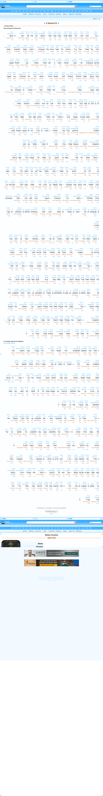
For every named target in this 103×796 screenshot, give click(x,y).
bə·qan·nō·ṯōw (69, 74)
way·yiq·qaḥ (53, 169)
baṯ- (40, 182)
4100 (13, 72)
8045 (97, 126)
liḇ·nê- (63, 74)
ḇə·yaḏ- (19, 484)
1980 (22, 262)
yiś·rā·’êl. (55, 128)
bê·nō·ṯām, (14, 155)
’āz (58, 389)
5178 (75, 374)
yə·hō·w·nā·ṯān (55, 155)
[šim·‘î (92, 484)
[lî (98, 101)
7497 (31, 360)
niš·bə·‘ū (12, 60)
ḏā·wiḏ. (69, 484)
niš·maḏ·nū (96, 128)
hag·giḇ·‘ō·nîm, (22, 74)
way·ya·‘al (80, 304)
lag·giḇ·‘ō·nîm (16, 47)
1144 (35, 316)
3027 (66, 194)
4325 (10, 235)
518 (48, 59)
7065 (71, 72)
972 (63, 140)
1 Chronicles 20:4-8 (9, 343)
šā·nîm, (65, 33)
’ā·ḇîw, (8, 318)
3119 (33, 248)
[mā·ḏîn (56, 457)
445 (19, 428)
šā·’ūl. (61, 169)
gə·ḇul (63, 128)
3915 (97, 262)
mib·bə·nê (74, 60)
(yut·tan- (38, 128)
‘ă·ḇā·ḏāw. (87, 497)
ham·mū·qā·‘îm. (95, 318)
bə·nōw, (63, 277)
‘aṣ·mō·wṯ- (67, 318)
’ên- (12, 87)
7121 (31, 45)
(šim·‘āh (84, 484)
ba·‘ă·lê (54, 277)
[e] (96, 32)
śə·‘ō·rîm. (96, 223)
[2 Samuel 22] (101, 357)
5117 (44, 248)
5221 (79, 72)
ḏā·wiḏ (75, 33)
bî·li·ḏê (85, 429)
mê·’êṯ (58, 277)
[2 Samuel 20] (2, 357)
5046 (87, 262)
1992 (59, 59)
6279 (60, 329)
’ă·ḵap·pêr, (79, 87)
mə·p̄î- (76, 155)
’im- (50, 60)
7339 (17, 275)
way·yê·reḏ (51, 348)
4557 (75, 468)
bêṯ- (10, 277)
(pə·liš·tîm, (39, 291)
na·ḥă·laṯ (49, 87)
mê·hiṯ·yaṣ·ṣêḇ (74, 128)
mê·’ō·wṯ (88, 375)
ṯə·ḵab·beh (80, 402)
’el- (92, 47)
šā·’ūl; (44, 155)
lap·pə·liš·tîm (77, 348)
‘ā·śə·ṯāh (65, 263)
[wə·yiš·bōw (69, 362)
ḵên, (80, 416)
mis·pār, (76, 470)
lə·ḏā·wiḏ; (79, 263)
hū (64, 470)
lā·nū (47, 101)
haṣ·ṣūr (43, 236)
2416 (20, 248)
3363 (97, 140)
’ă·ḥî (76, 484)
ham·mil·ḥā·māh (58, 416)
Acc (32, 39)
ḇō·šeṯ (66, 155)
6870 (92, 387)
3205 (97, 180)
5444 (22, 414)
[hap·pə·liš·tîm (58, 291)
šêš (98, 470)
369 (11, 86)
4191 (51, 45)
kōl (87, 331)
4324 (44, 180)
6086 (47, 441)
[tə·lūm (84, 291)
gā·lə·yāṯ (68, 443)
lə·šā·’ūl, (91, 182)
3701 (85, 99)
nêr (70, 402)
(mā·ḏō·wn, (48, 457)
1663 (54, 441)
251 (75, 482)
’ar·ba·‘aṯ (56, 484)
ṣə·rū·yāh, (91, 389)
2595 (40, 441)
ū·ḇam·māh (91, 87)
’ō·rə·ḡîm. (25, 443)
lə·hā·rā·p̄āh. (51, 470)
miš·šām (71, 304)
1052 (97, 289)
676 (39, 455)
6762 (28, 316)
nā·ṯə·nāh (63, 250)
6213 (9, 72)
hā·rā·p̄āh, (30, 362)
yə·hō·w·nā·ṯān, (11, 470)
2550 (95, 153)
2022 (35, 194)
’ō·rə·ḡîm (96, 443)
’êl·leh (50, 484)
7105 (43, 208)
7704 (12, 248)
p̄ (26, 331)
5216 (69, 401)
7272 (11, 455)
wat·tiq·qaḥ (94, 236)
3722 (79, 86)
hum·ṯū (59, 209)
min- (92, 250)
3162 (84, 208)
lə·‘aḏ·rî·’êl (12, 182)
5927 (81, 302)
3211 (37, 360)
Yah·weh (97, 47)
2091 (80, 99)
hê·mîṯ (52, 47)
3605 (67, 126)
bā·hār (35, 196)
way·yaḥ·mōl (94, 155)
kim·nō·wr (31, 443)
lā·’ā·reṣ (45, 331)
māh (14, 74)
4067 (49, 455)
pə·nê (27, 33)
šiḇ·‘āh (25, 128)
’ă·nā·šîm (18, 128)
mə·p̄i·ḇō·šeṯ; (68, 182)
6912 (79, 316)
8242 (67, 235)
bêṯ (76, 47)
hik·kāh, (27, 416)
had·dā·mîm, (67, 47)
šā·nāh (59, 33)
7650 (11, 59)
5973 (74, 99)
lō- (27, 389)
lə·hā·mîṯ (37, 101)
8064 (81, 248)
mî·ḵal (45, 182)
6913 (20, 316)
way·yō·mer (10, 33)
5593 (97, 428)
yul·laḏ (58, 470)
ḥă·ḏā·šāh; (53, 375)
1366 (63, 126)
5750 (89, 346)
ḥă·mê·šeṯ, (55, 182)
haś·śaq (67, 236)
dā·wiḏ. (78, 362)
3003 (46, 275)
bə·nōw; (31, 304)
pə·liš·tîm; (38, 416)
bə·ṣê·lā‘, (28, 318)
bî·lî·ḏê (38, 362)
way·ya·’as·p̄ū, (23, 304)
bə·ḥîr (64, 142)
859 (87, 113)
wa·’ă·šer (21, 115)
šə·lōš (97, 375)
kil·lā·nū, (29, 115)
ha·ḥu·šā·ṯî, (15, 416)
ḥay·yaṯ (21, 250)
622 (24, 302)
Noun (87, 39)
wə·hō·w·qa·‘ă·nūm (94, 142)
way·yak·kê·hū (20, 470)
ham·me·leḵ (24, 47)
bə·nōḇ (52, 362)
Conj (54, 66)
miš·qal (83, 375)
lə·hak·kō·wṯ (38, 375)
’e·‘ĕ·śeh (9, 74)
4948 (24, 360)
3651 (31, 329)
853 (31, 32)
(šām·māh (48, 291)
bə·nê (31, 169)
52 (8, 374)
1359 (50, 414)
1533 (92, 302)
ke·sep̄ (85, 101)
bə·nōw (47, 318)
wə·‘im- (63, 101)
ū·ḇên (84, 169)
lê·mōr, (33, 389)
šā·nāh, (50, 33)
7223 (35, 208)
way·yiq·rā (30, 47)
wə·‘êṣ (47, 443)
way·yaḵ (84, 389)
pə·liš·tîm (16, 291)
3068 (22, 32)
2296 (60, 374)
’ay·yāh (14, 169)
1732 (75, 32)
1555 (68, 441)
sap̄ (98, 429)
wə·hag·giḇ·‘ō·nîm (88, 60)
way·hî (95, 33)
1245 (43, 32)
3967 (88, 374)
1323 (20, 167)
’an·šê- (47, 389)
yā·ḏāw (31, 457)
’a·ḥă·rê (54, 33)
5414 (37, 126)
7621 (32, 153)
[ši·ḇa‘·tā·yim (9, 196)
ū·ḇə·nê (26, 60)
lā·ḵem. (68, 115)
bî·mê (82, 33)
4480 (91, 248)
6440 (27, 32)
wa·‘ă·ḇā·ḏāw (35, 348)
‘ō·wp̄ (59, 250)
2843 (15, 414)
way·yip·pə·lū (16, 196)
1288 (63, 86)
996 (15, 153)
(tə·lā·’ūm (75, 291)
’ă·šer (34, 115)
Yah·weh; (22, 33)
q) (89, 101)
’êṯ (75, 263)
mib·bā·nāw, (12, 128)
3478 (66, 59)
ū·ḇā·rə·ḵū (62, 87)
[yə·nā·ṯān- (46, 128)
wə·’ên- (51, 101)
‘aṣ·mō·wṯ (92, 277)
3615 (29, 113)
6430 (39, 289)
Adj (44, 53)
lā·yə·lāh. (96, 263)
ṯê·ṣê (22, 389)
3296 (97, 441)
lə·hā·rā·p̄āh (39, 484)
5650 (37, 346)
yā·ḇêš (46, 277)
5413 (15, 235)
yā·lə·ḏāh (96, 182)
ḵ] (95, 101)
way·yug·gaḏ (86, 263)
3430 (51, 360)
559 (11, 32)
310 (54, 32)
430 (51, 329)
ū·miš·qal (24, 362)
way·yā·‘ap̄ (86, 362)
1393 (42, 45)
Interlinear (7, 19)
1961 (95, 32)
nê (36, 169)
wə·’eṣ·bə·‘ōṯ (38, 457)
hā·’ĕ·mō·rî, (36, 60)
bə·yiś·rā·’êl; (26, 101)
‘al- (62, 47)
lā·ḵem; (97, 87)
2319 (53, 374)
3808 (80, 59)
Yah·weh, (84, 142)
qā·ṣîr (43, 209)
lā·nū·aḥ (44, 250)
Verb (96, 39)
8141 (65, 32)
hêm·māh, (58, 60)
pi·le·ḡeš (39, 263)
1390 (76, 140)
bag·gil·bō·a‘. (91, 304)
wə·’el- (79, 47)
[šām (67, 291)
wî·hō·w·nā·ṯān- (54, 318)
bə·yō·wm (27, 291)
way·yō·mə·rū (28, 87)
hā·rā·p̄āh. (77, 429)
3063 (50, 72)
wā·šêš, (92, 470)
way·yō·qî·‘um (45, 196)
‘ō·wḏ (89, 348)
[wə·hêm (77, 209)
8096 (84, 482)
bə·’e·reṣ (42, 318)
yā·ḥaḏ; (84, 209)
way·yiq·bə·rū (78, 318)
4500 (31, 441)
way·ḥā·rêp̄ (41, 470)
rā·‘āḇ (87, 33)
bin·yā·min (34, 318)
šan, (98, 291)
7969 (70, 32)
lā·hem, (97, 74)
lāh (54, 236)
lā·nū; (11, 115)
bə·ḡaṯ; (76, 457)
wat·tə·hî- (94, 348)
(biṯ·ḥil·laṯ (19, 209)
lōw (23, 87)
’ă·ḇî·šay (8, 375)
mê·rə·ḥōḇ (17, 277)
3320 (76, 126)
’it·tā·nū (10, 389)
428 (50, 482)
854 (65, 346)
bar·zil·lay (96, 196)
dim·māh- (15, 115)
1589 (28, 275)
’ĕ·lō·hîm (50, 331)
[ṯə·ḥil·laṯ (28, 209)
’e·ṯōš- (40, 169)
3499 (44, 59)
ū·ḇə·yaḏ (97, 497)
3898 (22, 346)
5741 (13, 180)
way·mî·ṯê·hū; (63, 389)
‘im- (75, 101)
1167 (54, 275)
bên (98, 169)
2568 (55, 180)
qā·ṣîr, (26, 236)
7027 (12, 316)
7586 (87, 45)
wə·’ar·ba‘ (81, 470)
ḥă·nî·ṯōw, (39, 443)
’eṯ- (32, 33)
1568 (37, 275)
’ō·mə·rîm (82, 115)
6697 (42, 235)
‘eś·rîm (88, 470)
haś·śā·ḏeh (11, 250)
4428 (25, 45)
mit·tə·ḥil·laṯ (35, 236)
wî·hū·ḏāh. (49, 74)
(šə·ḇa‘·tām (94, 209)
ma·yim (10, 236)
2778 (41, 468)
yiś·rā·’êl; (59, 348)
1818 (68, 45)
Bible (4, 19)
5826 (19, 374)
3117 (81, 32)
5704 (20, 235)
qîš (14, 318)
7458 (86, 32)
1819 (16, 113)
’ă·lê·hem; (96, 60)
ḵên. (33, 331)
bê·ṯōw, (59, 101)
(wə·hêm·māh (68, 209)
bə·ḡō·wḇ (50, 416)
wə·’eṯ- (74, 182)
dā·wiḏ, (89, 169)
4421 (84, 346)
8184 (97, 221)
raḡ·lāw (11, 457)
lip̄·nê (31, 196)
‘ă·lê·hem (96, 250)
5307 (18, 194)
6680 (76, 329)
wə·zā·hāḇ (80, 101)
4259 (90, 194)
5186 (59, 235)
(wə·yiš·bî (59, 362)
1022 (82, 441)
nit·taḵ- (15, 236)
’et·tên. (24, 142)
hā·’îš (40, 115)
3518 (81, 401)
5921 (61, 45)
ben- (63, 155)
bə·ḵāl (68, 128)
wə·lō (86, 402)
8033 (48, 289)
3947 (53, 167)
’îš (44, 101)
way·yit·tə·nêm (77, 196)
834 (56, 45)
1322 (66, 153)
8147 (35, 167)
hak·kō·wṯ (22, 291)
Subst (34, 256)
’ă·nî (29, 142)
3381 (51, 346)
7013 (16, 360)
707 (25, 441)
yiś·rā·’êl (66, 60)
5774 (87, 360)
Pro (60, 66)
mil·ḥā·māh (84, 348)
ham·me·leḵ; (67, 331)
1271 (97, 194)
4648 (76, 153)
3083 (57, 153)
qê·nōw (16, 362)
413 (91, 45)
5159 (49, 86)
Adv (55, 39)
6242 (87, 468)
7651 (24, 126)
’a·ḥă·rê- (37, 331)
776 (43, 316)
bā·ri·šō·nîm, (34, 209)
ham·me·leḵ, (47, 115)
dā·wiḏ (35, 33)
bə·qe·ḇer (20, 318)
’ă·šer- (57, 47)
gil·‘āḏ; (37, 277)
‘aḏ (21, 236)
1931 (65, 374)
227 (57, 387)
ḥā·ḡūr (61, 375)
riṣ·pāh (26, 169)
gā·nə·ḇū (28, 277)
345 (13, 167)
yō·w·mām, (33, 250)
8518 (75, 289)
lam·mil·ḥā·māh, (95, 402)
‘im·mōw (28, 348)
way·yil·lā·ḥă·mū (20, 348)
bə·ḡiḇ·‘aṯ (76, 142)
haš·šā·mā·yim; (79, 250)
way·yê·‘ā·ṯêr (59, 331)
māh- (97, 115)
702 (81, 468)
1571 (68, 468)
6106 (93, 275)
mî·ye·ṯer (44, 60)
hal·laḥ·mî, (82, 443)
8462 (19, 208)
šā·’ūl (87, 47)
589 (28, 140)
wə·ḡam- (68, 470)
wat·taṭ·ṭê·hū (59, 236)
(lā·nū (92, 101)
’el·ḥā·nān (19, 429)
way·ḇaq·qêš (42, 33)
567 (36, 59)
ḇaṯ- (22, 169)
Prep (92, 53)
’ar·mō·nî (79, 182)
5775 (58, 248)
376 (43, 99)
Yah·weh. (40, 87)
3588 (53, 59)
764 (80, 180)
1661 (75, 455)
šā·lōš (70, 33)
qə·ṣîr (8, 209)
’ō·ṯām (22, 277)
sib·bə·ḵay (21, 416)
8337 (97, 468)
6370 (39, 262)
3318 (21, 387)
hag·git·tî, (54, 443)
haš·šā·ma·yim (51, 250)
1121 (74, 59)
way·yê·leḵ (22, 263)
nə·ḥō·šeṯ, (75, 375)
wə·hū (65, 375)
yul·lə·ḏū (46, 484)
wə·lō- (70, 250)
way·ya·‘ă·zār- (18, 375)
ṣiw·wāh (77, 331)
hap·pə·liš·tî (73, 389)
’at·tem (88, 115)
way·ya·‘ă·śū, (95, 331)
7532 (26, 167)
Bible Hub (51, 513)
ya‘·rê (7, 429)
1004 (74, 45)
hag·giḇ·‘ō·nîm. (41, 47)
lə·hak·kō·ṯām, (77, 74)
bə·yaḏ (67, 196)
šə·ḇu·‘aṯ (32, 155)
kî (54, 60)
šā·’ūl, (32, 182)
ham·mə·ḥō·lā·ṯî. (89, 196)
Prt (58, 53)
